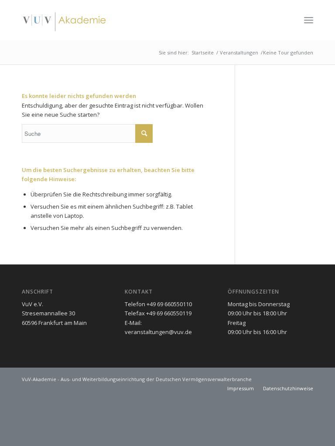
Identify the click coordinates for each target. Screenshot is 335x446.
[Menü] (308, 20)
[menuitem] (308, 20)
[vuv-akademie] (64, 20)
